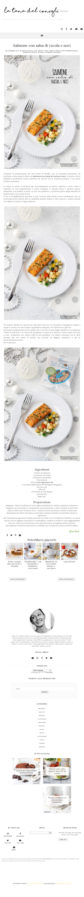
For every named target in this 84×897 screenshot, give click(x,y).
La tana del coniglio (34, 883)
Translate (49, 672)
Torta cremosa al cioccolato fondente (57, 800)
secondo (57, 52)
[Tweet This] (11, 535)
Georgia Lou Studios (63, 883)
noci (46, 51)
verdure (42, 747)
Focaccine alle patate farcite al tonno (57, 771)
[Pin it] (15, 535)
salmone (49, 52)
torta (42, 740)
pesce (52, 51)
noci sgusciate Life (45, 482)
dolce (42, 729)
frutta (42, 733)
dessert (42, 726)
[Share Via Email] (20, 535)
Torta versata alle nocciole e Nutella (14, 563)
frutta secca (27, 51)
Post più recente (18, 579)
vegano (42, 743)
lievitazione (42, 736)
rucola (41, 52)
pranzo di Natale (30, 52)
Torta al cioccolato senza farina (26, 771)
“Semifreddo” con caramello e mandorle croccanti (32, 564)
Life (35, 51)
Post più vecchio (66, 579)
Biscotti (42, 712)
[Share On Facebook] (7, 535)
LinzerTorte (69, 561)
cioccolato (42, 719)
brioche (42, 715)
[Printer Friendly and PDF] (74, 531)
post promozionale (70, 51)
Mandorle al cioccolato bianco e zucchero (51, 564)
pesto (58, 51)
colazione (42, 722)
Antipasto (42, 708)
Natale (41, 51)
